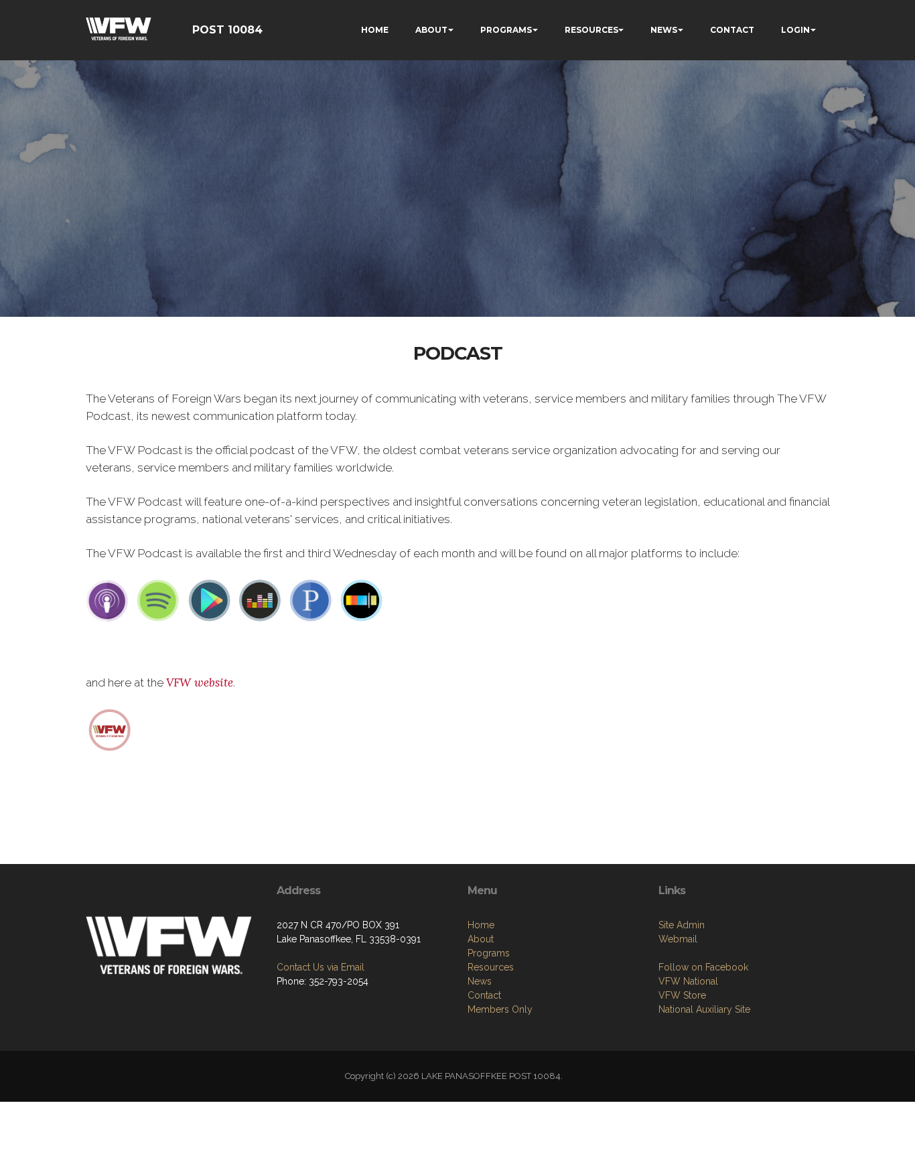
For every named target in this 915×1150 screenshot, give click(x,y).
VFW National (688, 981)
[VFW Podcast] (109, 728)
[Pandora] (310, 600)
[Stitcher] (361, 600)
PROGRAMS (506, 30)
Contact (484, 995)
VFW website (199, 682)
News (480, 981)
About (481, 939)
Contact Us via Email (320, 967)
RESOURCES (591, 30)
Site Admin (681, 925)
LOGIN (795, 30)
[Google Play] (209, 600)
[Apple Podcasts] (107, 600)
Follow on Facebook (703, 967)
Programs (489, 953)
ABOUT (431, 30)
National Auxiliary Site (704, 1009)
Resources (491, 967)
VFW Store (682, 995)
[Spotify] (158, 600)
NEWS (663, 30)
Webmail (677, 939)
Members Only (500, 1009)
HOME (375, 30)
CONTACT (732, 30)
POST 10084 (227, 29)
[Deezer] (259, 600)
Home (481, 925)
